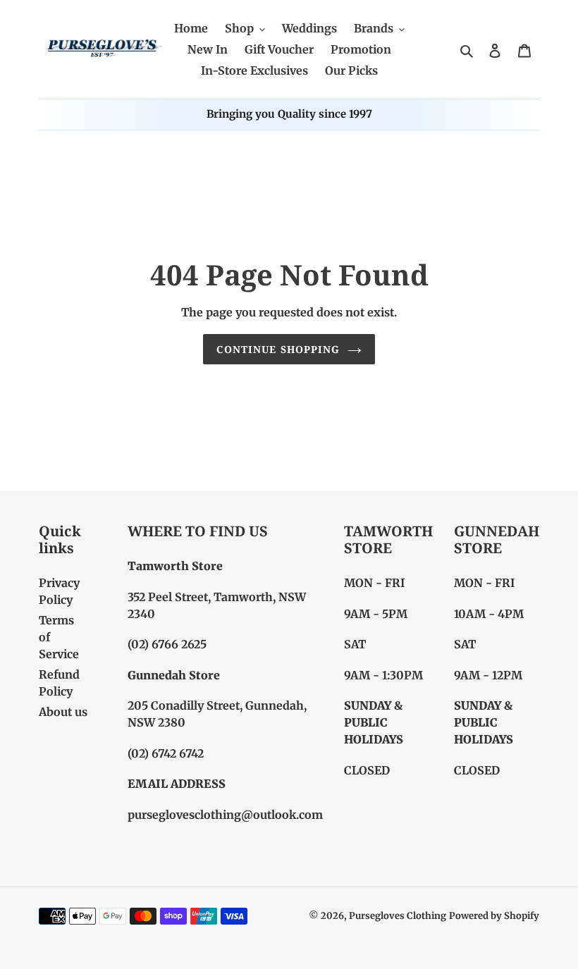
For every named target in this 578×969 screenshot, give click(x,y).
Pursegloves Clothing (397, 916)
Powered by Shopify (494, 916)
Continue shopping (278, 349)
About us (63, 712)
